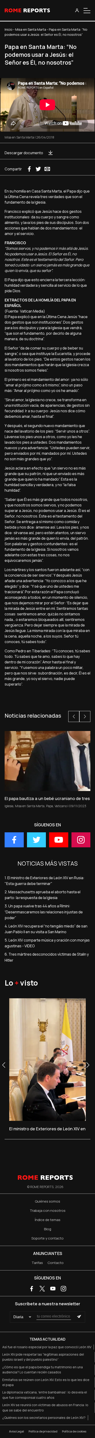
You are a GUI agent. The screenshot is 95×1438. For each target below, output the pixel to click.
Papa (49, 806)
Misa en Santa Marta (30, 29)
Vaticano (61, 806)
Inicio (8, 29)
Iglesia (9, 806)
